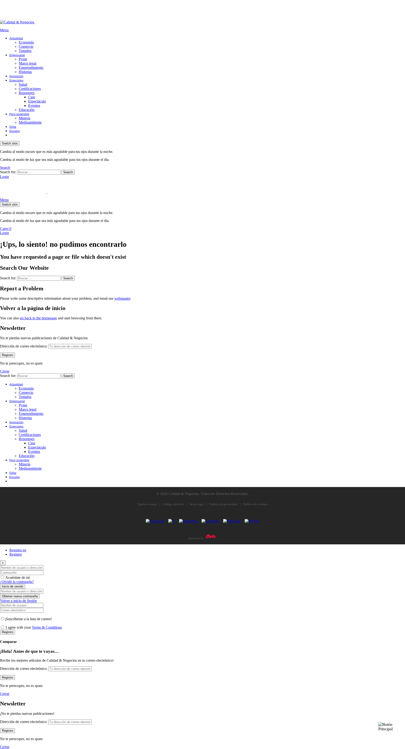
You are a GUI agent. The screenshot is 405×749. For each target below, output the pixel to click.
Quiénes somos (147, 504)
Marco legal (27, 63)
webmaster (122, 298)
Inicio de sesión (12, 586)
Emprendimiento (31, 68)
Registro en (17, 550)
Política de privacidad (223, 504)
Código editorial (173, 504)
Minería (24, 118)
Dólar (12, 127)
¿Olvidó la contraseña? (17, 582)
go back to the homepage (38, 318)
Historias (25, 72)
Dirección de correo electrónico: (23, 346)
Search (68, 172)
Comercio (26, 46)
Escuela (14, 131)
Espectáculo (37, 101)
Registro (15, 554)
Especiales (16, 80)
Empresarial (17, 55)
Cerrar (4, 371)
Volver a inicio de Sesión (18, 601)
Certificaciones (30, 89)
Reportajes (26, 93)
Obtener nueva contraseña (20, 596)
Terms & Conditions (47, 627)
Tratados (25, 51)
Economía (26, 42)
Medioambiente (30, 122)
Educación (26, 110)
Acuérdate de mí (17, 577)
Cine (31, 97)
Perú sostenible (19, 114)
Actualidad (16, 38)
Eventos (34, 105)
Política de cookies (255, 504)
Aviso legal (196, 504)
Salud (23, 84)
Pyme (23, 59)
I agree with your (34, 627)
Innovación (16, 76)
